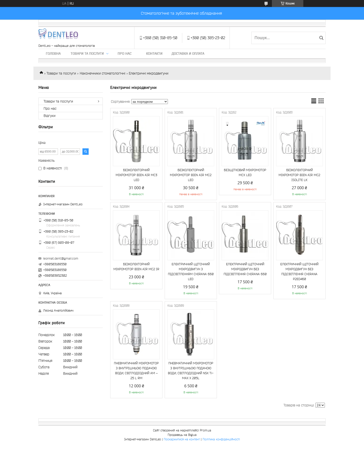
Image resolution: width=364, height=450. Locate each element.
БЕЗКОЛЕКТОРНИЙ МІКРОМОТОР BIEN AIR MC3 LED (136, 175)
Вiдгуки (49, 116)
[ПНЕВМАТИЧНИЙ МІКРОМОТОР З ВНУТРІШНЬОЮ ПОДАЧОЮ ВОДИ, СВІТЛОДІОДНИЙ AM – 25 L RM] (136, 334)
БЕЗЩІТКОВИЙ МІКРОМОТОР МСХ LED (245, 172)
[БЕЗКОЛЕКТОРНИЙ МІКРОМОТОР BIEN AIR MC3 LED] (136, 141)
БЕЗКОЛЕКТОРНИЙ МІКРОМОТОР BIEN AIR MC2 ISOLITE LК (299, 175)
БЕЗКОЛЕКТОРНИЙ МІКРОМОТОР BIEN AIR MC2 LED (190, 175)
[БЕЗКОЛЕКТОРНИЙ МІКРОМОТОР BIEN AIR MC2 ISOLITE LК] (299, 141)
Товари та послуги (87, 53)
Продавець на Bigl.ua (182, 434)
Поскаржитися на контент (182, 439)
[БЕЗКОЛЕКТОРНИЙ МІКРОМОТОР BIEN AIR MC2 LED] (190, 141)
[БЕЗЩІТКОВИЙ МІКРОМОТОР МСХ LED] (245, 141)
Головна (53, 53)
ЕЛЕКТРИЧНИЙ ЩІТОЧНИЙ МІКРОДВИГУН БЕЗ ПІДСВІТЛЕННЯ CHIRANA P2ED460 (299, 271)
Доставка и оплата (188, 53)
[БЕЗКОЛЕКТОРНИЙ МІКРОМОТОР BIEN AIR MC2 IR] (136, 235)
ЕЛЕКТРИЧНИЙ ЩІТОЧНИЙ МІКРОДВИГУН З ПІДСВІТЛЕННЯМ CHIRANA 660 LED (191, 271)
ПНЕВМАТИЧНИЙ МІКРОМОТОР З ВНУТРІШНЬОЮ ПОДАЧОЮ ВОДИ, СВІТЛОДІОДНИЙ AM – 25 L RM (136, 370)
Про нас (124, 53)
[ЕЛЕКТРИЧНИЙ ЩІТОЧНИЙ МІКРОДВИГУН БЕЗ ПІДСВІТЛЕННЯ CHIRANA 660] (245, 235)
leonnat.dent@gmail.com (60, 258)
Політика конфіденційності (221, 439)
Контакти (154, 53)
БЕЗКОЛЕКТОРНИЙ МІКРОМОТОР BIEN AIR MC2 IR (136, 266)
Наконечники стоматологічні (102, 73)
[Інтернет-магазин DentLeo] (58, 35)
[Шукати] (321, 38)
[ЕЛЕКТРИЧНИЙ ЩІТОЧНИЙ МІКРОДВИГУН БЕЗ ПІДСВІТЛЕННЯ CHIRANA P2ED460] (299, 235)
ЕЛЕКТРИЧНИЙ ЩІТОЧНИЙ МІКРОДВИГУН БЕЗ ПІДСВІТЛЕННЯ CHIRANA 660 (245, 269)
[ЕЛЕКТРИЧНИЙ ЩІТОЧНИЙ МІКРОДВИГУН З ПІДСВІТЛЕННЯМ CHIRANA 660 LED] (190, 235)
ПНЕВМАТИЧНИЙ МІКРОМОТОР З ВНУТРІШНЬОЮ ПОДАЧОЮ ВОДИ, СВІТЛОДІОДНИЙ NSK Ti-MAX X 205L (190, 370)
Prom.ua (205, 430)
